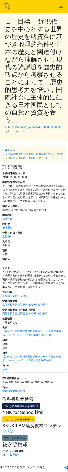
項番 (5, 369)
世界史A (7, 236)
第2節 (22, 157)
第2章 (11, 157)
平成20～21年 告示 (14, 295)
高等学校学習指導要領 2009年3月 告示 (30, 154)
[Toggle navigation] (61, 6)
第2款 (32, 157)
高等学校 (7, 218)
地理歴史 (7, 227)
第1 (40, 157)
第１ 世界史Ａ (11, 454)
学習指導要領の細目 (13, 390)
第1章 (60, 154)
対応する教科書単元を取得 (20, 406)
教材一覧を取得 (13, 437)
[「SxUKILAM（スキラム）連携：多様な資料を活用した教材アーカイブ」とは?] (10, 430)
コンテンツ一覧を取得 (17, 419)
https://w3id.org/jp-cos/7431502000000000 (35, 127)
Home (11, 150)
